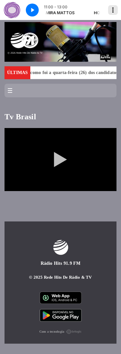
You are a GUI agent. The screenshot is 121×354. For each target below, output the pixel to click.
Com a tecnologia (51, 331)
